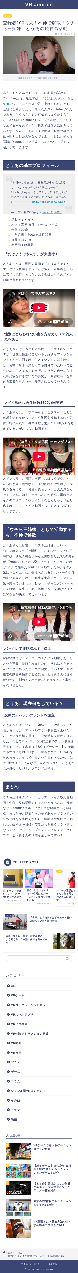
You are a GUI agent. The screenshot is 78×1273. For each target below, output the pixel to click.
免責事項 (53, 1264)
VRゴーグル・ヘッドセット (30, 1005)
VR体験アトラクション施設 (30, 1033)
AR (13, 985)
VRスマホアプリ (22, 1014)
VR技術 (16, 1052)
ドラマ (15, 1109)
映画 (14, 1119)
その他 (15, 1100)
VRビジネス (19, 1024)
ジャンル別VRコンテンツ (28, 1090)
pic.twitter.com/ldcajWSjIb (48, 201)
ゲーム (15, 1071)
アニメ (15, 1062)
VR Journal (39, 4)
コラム (7, 16)
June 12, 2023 (52, 212)
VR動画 (16, 1043)
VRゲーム (17, 995)
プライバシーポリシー (31, 1264)
